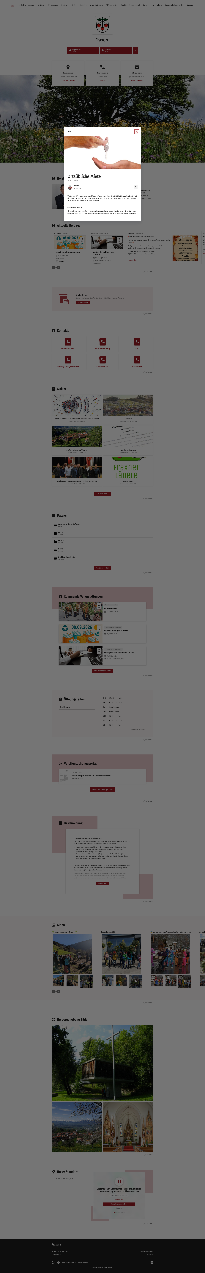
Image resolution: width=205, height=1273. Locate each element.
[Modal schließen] (102, 636)
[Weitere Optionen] (136, 187)
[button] (102, 152)
